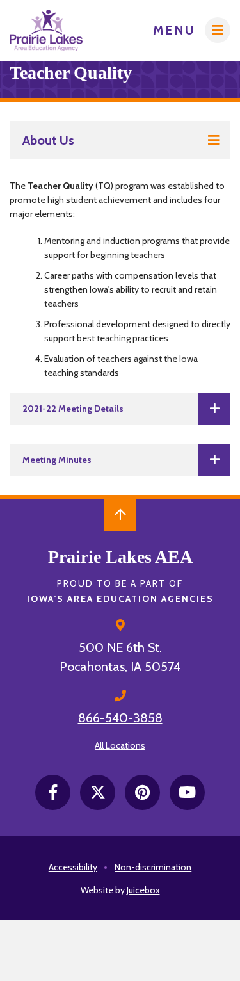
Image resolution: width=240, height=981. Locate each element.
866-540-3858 (120, 718)
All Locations (120, 745)
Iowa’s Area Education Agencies (120, 598)
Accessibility (73, 867)
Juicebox (143, 890)
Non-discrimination (153, 867)
